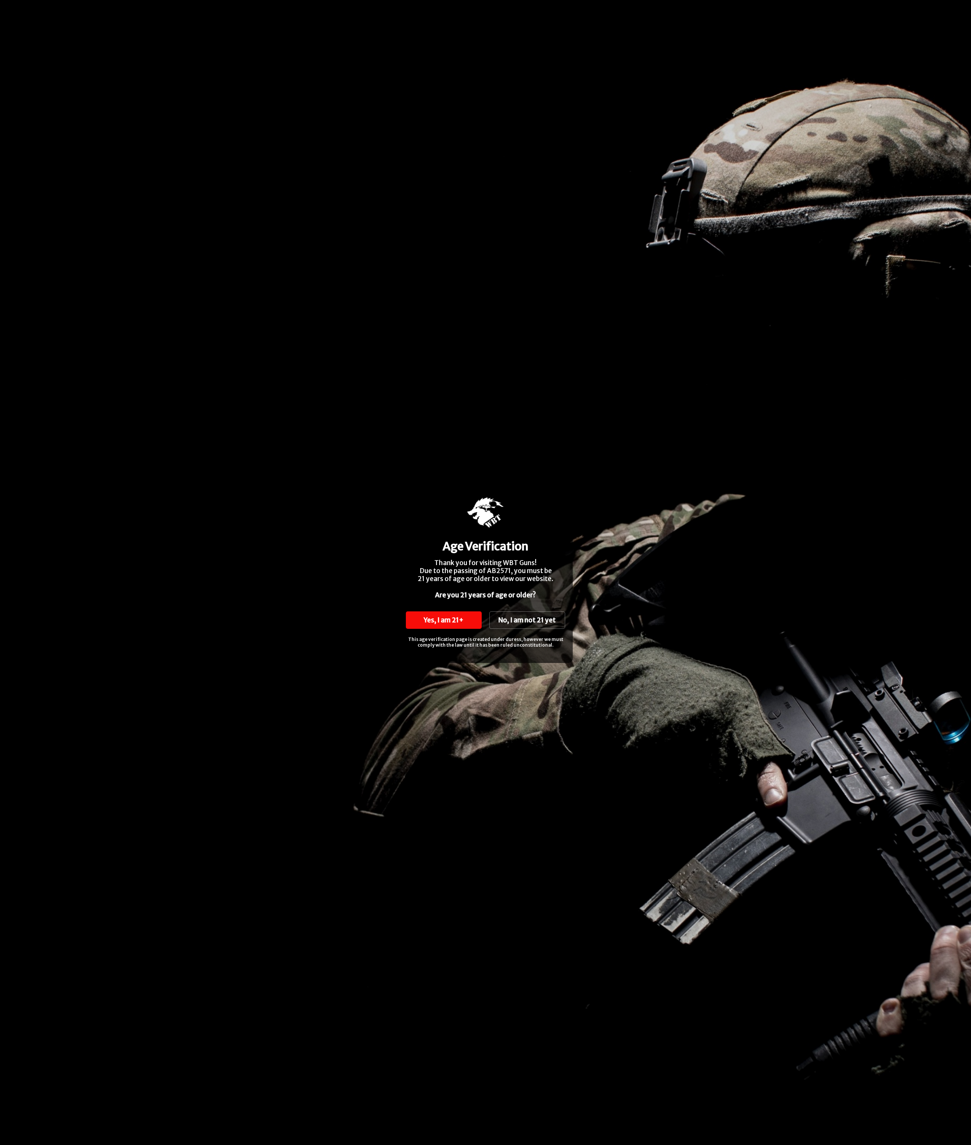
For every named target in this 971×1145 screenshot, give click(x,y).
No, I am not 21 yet (527, 620)
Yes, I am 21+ (444, 620)
